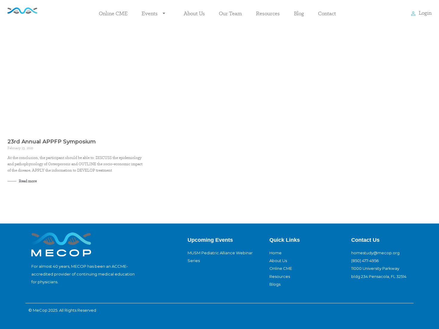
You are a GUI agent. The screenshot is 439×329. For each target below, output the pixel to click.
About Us (194, 13)
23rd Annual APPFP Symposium (51, 141)
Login (425, 12)
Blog (299, 13)
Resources (268, 13)
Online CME (113, 13)
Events (150, 13)
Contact (327, 13)
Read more (27, 180)
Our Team (230, 13)
